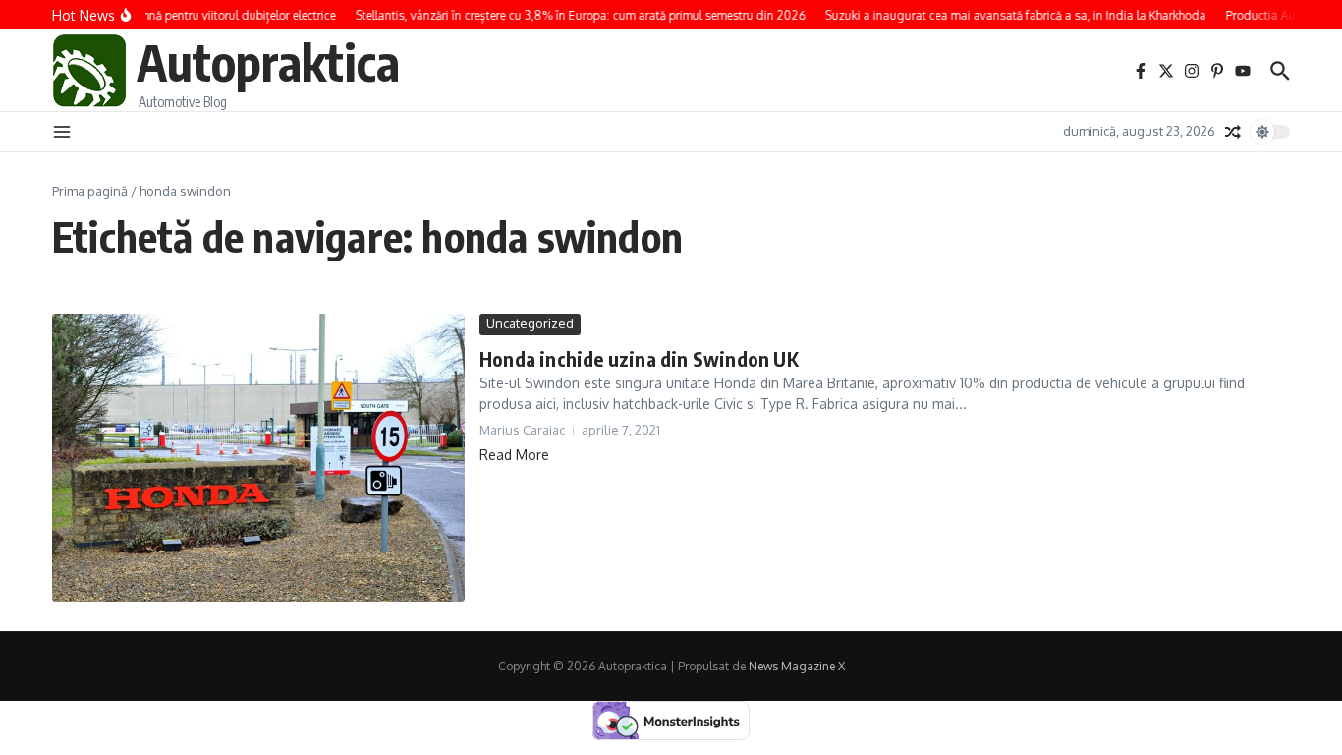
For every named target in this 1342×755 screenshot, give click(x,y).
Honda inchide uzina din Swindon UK (639, 358)
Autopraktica (268, 61)
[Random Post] (1233, 132)
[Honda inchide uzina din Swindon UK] (258, 458)
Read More (514, 454)
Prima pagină (90, 191)
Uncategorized (530, 323)
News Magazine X (797, 666)
